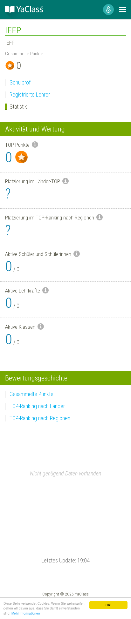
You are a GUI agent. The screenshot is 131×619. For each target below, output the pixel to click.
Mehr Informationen (25, 613)
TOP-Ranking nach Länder (37, 406)
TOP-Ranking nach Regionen (40, 418)
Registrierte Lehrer (30, 94)
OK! (108, 604)
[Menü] (122, 9)
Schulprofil (21, 82)
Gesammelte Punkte (31, 394)
